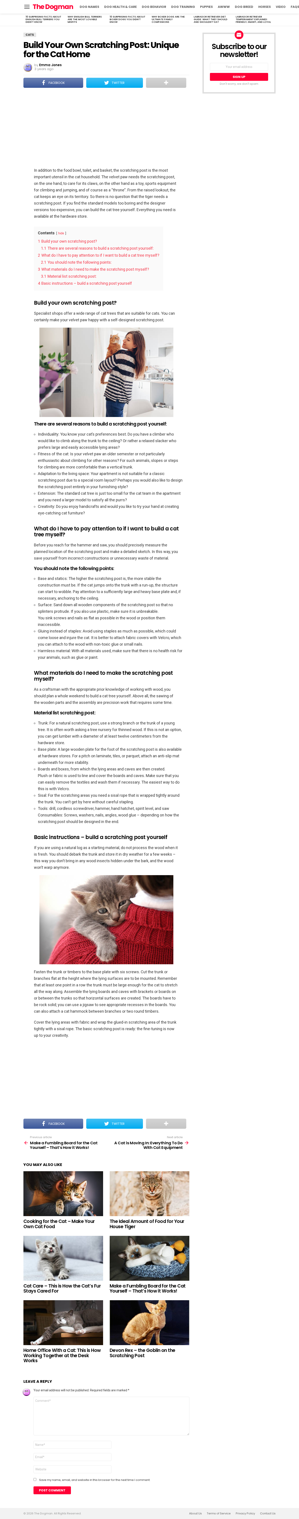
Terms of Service (219, 1513)
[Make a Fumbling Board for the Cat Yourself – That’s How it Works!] (149, 1258)
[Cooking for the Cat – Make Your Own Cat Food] (63, 1193)
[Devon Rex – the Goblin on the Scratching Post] (149, 1322)
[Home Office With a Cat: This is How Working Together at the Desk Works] (63, 1322)
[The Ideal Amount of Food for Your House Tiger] (149, 1193)
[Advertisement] (106, 128)
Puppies (206, 7)
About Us (195, 1513)
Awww (224, 7)
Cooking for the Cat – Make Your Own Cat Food (59, 1224)
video (281, 7)
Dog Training (183, 7)
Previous (25, 20)
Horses (264, 7)
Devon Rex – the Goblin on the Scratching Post (142, 1353)
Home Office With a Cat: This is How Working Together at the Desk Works (62, 1355)
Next (273, 20)
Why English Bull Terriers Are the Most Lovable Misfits (85, 19)
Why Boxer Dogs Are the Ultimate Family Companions (168, 19)
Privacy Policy (245, 1513)
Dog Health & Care (120, 7)
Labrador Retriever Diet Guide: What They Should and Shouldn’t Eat (210, 19)
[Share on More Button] (166, 83)
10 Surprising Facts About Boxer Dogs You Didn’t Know (127, 19)
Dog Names (89, 7)
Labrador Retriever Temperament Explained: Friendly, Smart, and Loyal (253, 19)
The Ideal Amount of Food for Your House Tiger (147, 1224)
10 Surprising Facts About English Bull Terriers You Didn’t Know (43, 19)
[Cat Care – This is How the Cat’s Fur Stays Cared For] (63, 1258)
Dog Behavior (154, 7)
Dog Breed (244, 7)
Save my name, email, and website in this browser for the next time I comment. (94, 1480)
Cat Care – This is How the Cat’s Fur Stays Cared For (62, 1288)
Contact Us (268, 1513)
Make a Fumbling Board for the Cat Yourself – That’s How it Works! (148, 1288)
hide (61, 233)
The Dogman (53, 6)
